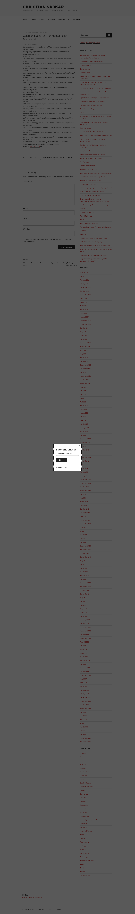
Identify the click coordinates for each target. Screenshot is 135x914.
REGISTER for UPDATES (66, 450)
